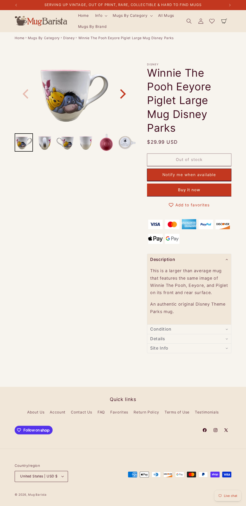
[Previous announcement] (16, 5)
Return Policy (146, 412)
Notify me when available (189, 174)
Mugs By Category (44, 38)
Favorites (119, 412)
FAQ (101, 412)
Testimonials (207, 412)
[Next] (122, 94)
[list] (74, 94)
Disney (69, 38)
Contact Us (81, 412)
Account (58, 412)
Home (20, 38)
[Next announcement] (230, 5)
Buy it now (189, 189)
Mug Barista (37, 494)
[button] (101, 15)
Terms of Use (177, 412)
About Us (35, 412)
